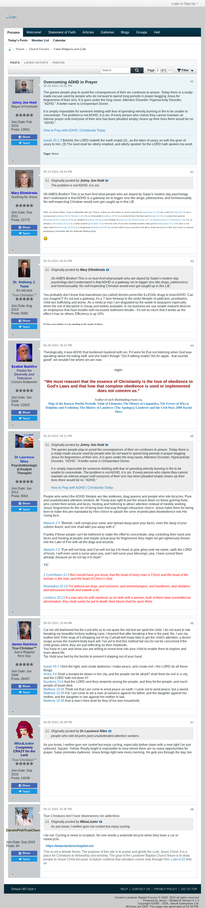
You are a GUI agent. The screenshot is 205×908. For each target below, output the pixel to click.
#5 (192, 436)
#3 (192, 261)
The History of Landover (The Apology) (107, 407)
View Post (106, 181)
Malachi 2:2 (51, 549)
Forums (13, 32)
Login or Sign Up (183, 3)
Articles (88, 32)
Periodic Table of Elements (103, 403)
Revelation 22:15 (55, 586)
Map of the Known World (65, 403)
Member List (40, 40)
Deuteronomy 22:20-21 (65, 227)
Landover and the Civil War (155, 407)
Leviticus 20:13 (63, 216)
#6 (192, 623)
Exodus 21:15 (155, 216)
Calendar (59, 40)
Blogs (125, 32)
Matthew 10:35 (53, 693)
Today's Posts (18, 40)
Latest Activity (36, 62)
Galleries (107, 32)
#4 (192, 345)
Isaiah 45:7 (51, 666)
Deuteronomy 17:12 (149, 212)
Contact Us (141, 889)
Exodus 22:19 (124, 220)
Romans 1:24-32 (78, 216)
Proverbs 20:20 (51, 220)
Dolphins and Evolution (62, 407)
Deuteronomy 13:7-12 (142, 220)
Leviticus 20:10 (93, 220)
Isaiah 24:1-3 (52, 140)
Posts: (15, 129)
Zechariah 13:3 (96, 223)
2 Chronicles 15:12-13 (61, 223)
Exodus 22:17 (178, 212)
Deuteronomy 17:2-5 (162, 220)
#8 (192, 809)
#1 (192, 81)
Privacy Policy (165, 889)
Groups (141, 32)
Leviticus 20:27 (110, 216)
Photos (58, 62)
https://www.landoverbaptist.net (69, 846)
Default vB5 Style (23, 889)
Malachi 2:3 (51, 523)
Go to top (189, 889)
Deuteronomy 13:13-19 (166, 223)
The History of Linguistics (140, 403)
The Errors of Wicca (174, 403)
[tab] (15, 62)
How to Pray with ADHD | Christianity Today (74, 130)
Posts (15, 62)
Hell (157, 32)
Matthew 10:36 (53, 700)
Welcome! (33, 32)
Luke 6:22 (178, 859)
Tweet (26, 143)
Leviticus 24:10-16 (100, 227)
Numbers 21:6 (53, 681)
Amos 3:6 (50, 674)
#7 (192, 722)
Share (26, 136)
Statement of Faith (62, 32)
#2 (192, 172)
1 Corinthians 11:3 (56, 575)
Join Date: (18, 122)
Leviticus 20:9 (65, 220)
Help (124, 889)
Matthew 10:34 (53, 689)
